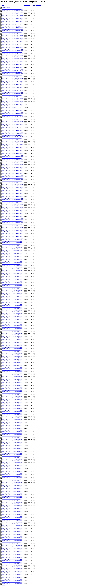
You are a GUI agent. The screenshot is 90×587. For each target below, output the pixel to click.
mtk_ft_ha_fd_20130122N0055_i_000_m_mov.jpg (12, 208)
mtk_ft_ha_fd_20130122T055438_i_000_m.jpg (12, 305)
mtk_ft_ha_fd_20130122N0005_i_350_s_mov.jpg (12, 59)
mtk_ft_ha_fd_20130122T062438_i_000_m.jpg (12, 582)
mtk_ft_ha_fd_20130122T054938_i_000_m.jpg (12, 259)
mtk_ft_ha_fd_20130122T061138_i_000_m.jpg (12, 463)
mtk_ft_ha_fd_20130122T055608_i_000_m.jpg (12, 322)
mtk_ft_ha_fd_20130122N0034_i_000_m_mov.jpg (12, 176)
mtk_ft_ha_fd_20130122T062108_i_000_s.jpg (12, 554)
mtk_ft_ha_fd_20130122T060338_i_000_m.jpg (12, 391)
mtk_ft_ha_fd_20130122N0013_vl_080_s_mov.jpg (12, 136)
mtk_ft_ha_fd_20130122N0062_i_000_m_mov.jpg (12, 219)
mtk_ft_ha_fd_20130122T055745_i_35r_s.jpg (12, 340)
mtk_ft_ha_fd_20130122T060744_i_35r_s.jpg (12, 433)
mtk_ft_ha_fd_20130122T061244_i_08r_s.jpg (12, 477)
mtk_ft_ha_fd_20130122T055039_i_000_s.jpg (12, 274)
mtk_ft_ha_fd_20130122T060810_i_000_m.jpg (12, 434)
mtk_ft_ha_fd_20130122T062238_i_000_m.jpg (12, 562)
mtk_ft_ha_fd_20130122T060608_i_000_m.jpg (12, 414)
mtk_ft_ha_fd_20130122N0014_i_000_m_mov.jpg (12, 138)
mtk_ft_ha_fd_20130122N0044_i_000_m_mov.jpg (12, 191)
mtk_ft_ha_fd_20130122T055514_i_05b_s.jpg (12, 311)
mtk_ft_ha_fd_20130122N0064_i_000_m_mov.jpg (12, 222)
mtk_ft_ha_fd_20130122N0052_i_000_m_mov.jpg (12, 204)
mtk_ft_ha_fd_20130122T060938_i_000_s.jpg (12, 445)
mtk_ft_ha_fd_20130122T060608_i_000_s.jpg (12, 416)
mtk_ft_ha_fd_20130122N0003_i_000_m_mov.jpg (12, 36)
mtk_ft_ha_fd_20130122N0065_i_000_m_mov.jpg (12, 224)
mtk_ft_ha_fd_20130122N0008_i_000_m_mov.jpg (12, 82)
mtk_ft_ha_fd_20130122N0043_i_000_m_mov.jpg (12, 190)
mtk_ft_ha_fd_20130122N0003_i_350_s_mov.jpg (12, 41)
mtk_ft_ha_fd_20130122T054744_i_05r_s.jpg (12, 244)
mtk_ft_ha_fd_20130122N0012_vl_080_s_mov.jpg (12, 127)
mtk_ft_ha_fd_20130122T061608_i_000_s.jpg (12, 508)
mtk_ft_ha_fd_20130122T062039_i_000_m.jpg (12, 549)
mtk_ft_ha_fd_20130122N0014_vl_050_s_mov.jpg (12, 144)
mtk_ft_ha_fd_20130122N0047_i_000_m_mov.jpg (12, 196)
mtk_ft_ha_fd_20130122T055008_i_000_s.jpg (12, 264)
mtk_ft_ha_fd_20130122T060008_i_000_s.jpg (12, 356)
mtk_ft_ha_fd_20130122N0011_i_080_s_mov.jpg (12, 113)
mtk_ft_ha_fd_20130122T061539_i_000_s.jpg (12, 505)
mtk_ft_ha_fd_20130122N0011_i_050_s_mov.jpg (12, 112)
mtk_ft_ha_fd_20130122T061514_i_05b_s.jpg (12, 496)
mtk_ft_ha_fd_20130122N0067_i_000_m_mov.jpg (12, 227)
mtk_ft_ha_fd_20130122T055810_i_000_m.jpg (12, 342)
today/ (3, 585)
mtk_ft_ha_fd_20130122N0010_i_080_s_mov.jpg (12, 104)
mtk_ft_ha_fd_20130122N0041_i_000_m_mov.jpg (12, 187)
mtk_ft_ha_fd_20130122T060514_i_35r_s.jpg (12, 410)
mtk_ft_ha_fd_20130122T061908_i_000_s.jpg (12, 534)
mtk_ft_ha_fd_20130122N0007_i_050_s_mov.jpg (12, 75)
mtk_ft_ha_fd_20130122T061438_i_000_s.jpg (12, 491)
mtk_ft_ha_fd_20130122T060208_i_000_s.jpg (12, 376)
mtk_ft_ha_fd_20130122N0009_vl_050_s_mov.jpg (12, 98)
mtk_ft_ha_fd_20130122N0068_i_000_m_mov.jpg (12, 228)
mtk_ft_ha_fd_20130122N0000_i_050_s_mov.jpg (12, 10)
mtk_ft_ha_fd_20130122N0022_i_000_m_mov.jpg (12, 158)
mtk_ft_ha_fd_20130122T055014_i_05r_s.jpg (12, 267)
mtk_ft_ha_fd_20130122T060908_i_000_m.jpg (12, 440)
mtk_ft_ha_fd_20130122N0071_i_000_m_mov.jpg (12, 233)
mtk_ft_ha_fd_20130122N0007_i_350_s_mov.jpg (12, 78)
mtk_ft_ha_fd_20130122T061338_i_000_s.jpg (12, 485)
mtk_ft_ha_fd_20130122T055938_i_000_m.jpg (12, 351)
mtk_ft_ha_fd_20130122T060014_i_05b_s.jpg (12, 357)
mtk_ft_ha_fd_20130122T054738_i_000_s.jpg (12, 241)
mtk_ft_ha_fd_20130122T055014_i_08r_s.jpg (12, 270)
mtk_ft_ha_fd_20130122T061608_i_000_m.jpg (12, 506)
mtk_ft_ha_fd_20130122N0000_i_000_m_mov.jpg (12, 9)
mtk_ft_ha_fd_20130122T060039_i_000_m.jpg (12, 365)
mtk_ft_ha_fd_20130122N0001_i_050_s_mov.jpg (12, 19)
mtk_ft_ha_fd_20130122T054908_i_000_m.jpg (12, 256)
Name (3, 5)
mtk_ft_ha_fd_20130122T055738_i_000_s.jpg (12, 333)
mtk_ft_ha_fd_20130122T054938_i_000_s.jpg (12, 261)
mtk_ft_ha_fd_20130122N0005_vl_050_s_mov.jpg (12, 61)
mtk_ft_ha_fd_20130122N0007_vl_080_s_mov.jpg (12, 81)
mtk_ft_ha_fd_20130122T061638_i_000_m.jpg (12, 509)
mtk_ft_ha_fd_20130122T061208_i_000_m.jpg (12, 466)
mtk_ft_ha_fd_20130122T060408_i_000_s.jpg (12, 396)
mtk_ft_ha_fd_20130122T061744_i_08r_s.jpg (12, 523)
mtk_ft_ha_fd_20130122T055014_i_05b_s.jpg (12, 265)
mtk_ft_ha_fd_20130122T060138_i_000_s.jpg (12, 373)
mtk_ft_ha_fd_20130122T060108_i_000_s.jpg (12, 370)
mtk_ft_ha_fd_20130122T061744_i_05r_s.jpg (12, 520)
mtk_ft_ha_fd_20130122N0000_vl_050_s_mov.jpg (12, 15)
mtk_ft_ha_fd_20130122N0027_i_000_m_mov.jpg (12, 165)
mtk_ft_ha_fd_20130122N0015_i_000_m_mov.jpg (12, 147)
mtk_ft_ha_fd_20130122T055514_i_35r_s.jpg (12, 317)
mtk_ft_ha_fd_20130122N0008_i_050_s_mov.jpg (12, 84)
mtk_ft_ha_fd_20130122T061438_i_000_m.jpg (12, 489)
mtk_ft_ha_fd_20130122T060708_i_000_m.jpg (12, 420)
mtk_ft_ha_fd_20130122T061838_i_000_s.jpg (12, 531)
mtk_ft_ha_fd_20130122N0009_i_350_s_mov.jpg (12, 96)
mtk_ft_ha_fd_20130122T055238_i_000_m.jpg (12, 285)
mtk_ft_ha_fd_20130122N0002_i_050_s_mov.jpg (12, 29)
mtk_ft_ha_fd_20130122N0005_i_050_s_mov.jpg (12, 56)
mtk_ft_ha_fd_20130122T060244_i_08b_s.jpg (12, 383)
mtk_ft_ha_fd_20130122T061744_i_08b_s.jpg (12, 522)
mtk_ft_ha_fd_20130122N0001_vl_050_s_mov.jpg (12, 24)
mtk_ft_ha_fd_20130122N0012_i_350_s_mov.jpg (12, 124)
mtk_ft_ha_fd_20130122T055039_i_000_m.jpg (12, 273)
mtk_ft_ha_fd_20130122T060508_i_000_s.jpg (12, 402)
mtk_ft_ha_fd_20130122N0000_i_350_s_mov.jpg (12, 13)
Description (38, 5)
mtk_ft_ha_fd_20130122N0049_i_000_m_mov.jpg (12, 199)
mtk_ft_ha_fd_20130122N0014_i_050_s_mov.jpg (12, 139)
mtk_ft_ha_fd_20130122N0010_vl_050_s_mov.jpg (12, 107)
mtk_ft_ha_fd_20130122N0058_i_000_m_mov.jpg (12, 213)
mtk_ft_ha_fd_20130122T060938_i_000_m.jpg (12, 443)
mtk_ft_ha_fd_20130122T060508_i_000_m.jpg (12, 400)
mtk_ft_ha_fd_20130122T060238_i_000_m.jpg (12, 377)
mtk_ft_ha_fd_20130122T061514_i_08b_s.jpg (12, 499)
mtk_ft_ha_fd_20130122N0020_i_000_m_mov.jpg (12, 155)
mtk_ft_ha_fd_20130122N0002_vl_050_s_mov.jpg (12, 33)
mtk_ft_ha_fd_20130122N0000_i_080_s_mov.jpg (12, 12)
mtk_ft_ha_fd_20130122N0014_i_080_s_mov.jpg (12, 141)
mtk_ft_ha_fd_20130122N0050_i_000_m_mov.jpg (12, 201)
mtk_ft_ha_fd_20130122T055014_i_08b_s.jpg (12, 268)
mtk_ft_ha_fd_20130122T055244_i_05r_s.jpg (12, 290)
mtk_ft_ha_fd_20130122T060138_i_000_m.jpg (12, 371)
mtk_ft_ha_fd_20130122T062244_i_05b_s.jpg (12, 565)
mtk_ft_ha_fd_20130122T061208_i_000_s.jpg (12, 468)
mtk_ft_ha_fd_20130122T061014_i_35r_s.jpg (12, 456)
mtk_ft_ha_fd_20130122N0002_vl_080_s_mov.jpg (12, 35)
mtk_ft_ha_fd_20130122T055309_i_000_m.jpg (12, 296)
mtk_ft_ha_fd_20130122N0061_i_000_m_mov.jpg (12, 218)
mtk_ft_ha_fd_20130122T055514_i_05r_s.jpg (12, 313)
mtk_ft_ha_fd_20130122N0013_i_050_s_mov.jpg (12, 130)
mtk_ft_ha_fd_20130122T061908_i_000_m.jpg (12, 532)
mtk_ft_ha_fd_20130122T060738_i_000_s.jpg (12, 425)
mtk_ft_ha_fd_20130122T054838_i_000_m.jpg (12, 253)
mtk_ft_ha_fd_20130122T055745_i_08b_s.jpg (12, 337)
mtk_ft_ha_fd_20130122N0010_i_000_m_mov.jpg (12, 101)
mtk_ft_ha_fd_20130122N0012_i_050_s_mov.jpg (12, 121)
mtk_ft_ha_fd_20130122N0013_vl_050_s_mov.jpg (12, 135)
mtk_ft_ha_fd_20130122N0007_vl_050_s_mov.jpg (12, 79)
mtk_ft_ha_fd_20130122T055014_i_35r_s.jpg (12, 271)
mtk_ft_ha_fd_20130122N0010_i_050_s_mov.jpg (12, 102)
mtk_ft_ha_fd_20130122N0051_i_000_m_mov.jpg (12, 202)
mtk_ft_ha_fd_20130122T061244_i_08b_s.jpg (12, 476)
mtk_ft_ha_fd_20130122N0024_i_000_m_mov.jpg (12, 161)
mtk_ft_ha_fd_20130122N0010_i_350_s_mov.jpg (12, 105)
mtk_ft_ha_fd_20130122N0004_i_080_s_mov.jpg (12, 49)
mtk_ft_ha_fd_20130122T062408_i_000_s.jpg (12, 580)
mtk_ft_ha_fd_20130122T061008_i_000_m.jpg (12, 446)
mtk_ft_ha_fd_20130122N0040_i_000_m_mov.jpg (12, 185)
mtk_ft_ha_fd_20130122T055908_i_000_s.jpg (12, 350)
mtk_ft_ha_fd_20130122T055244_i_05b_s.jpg (12, 288)
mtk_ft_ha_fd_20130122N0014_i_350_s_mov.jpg (12, 142)
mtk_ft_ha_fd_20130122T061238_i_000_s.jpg (12, 471)
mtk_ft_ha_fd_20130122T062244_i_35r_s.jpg (12, 571)
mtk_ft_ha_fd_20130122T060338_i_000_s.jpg (12, 393)
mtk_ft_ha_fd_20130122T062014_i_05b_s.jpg (12, 542)
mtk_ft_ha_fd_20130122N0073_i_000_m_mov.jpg (12, 236)
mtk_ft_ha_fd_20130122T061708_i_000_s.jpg (12, 514)
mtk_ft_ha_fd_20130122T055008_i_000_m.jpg (12, 262)
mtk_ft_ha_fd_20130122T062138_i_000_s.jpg (12, 557)
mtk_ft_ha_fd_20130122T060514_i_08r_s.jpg (12, 408)
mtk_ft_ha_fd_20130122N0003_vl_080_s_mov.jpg (12, 44)
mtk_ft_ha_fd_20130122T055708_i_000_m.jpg (12, 328)
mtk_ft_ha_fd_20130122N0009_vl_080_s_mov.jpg (12, 99)
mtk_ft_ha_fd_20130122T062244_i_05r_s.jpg (12, 566)
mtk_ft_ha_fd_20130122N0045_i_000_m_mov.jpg (12, 193)
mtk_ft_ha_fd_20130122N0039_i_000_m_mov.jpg (12, 184)
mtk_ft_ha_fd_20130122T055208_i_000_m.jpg (12, 282)
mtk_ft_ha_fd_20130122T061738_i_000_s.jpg (12, 517)
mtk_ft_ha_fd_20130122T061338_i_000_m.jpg (12, 483)
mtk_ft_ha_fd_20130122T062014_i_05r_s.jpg (12, 543)
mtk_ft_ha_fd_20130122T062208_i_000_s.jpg (12, 560)
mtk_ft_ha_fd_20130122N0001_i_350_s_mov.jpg (12, 22)
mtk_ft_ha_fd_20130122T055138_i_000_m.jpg (12, 279)
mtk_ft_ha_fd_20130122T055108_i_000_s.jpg (12, 277)
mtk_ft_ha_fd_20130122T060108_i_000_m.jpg (12, 368)
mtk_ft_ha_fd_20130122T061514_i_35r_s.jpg (12, 502)
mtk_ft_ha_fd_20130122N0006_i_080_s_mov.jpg (12, 67)
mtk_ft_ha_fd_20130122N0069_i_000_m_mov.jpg (12, 230)
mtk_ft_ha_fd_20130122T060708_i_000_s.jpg (12, 422)
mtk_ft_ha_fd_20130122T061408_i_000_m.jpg (12, 486)
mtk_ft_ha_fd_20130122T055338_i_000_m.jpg (12, 299)
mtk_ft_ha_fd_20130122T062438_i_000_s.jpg (12, 583)
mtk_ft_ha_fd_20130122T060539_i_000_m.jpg (12, 411)
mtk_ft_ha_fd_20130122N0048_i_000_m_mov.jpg (12, 198)
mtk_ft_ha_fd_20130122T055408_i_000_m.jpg (12, 302)
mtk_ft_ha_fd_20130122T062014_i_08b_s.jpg (12, 545)
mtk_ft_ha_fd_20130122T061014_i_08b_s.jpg (12, 453)
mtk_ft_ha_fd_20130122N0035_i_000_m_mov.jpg (12, 178)
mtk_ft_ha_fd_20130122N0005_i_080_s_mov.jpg (12, 58)
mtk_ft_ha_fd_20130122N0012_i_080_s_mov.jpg (12, 122)
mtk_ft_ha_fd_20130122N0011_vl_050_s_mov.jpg (12, 116)
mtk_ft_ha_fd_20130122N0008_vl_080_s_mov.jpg (12, 90)
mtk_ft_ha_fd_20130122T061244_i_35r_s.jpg (12, 479)
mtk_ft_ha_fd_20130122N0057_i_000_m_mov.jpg (12, 211)
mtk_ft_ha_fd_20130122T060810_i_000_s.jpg (12, 436)
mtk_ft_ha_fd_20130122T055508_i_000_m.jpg (12, 308)
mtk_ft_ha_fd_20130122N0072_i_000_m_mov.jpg (12, 234)
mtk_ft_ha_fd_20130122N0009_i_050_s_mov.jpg (12, 93)
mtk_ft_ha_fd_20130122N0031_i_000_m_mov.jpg (12, 171)
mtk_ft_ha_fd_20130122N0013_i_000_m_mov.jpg (12, 128)
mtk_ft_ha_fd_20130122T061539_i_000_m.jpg (12, 503)
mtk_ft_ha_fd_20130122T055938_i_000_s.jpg (12, 353)
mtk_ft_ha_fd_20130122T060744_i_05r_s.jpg (12, 428)
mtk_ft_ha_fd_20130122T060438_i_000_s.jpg (12, 399)
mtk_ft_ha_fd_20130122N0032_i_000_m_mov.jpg (12, 173)
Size (34, 5)
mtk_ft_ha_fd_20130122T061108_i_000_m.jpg (12, 460)
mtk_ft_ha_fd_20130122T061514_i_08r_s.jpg (12, 500)
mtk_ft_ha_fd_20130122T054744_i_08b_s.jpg (12, 245)
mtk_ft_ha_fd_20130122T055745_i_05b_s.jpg (12, 334)
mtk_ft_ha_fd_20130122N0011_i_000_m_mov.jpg (12, 110)
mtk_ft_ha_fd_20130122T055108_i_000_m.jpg (12, 276)
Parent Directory (6, 7)
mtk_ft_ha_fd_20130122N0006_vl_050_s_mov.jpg (12, 70)
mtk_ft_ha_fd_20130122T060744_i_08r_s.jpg (12, 431)
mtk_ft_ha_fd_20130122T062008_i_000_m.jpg (12, 539)
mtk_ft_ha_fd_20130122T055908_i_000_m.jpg (12, 348)
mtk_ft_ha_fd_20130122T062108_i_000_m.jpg (12, 552)
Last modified (27, 5)
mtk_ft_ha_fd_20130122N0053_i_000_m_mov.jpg (12, 205)
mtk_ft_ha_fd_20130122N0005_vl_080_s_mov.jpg (12, 62)
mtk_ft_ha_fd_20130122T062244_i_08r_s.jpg (12, 569)
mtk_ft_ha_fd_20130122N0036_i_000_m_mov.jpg (12, 179)
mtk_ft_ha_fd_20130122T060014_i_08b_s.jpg (12, 360)
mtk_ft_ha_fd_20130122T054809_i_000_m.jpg (12, 250)
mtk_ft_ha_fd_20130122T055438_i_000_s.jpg (12, 307)
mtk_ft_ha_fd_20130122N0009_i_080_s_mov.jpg (12, 95)
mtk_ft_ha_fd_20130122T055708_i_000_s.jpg (12, 330)
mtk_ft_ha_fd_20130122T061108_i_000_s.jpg (12, 462)
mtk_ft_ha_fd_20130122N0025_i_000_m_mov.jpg (12, 162)
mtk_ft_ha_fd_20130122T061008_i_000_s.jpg (12, 448)
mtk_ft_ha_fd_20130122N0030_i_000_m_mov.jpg (12, 170)
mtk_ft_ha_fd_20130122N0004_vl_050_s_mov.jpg (12, 52)
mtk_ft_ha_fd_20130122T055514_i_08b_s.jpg (12, 314)
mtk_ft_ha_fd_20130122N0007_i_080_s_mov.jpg (12, 76)
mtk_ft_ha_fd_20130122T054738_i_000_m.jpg (12, 239)
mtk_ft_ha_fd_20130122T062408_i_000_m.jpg (12, 579)
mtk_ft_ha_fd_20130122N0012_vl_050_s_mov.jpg (12, 125)
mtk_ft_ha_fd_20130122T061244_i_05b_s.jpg (12, 473)
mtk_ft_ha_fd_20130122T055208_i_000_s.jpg (12, 284)
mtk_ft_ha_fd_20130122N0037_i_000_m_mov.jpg (12, 181)
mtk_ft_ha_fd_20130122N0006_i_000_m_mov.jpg (12, 64)
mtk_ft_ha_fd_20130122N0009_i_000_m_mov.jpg (12, 92)
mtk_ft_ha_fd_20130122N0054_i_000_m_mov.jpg (12, 207)
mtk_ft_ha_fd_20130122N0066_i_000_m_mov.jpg (12, 225)
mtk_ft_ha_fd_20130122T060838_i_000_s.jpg (12, 439)
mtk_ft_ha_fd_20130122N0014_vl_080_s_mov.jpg (12, 145)
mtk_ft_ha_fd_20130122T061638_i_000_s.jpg (12, 511)
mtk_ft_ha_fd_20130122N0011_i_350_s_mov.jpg (12, 115)
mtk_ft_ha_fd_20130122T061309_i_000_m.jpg (12, 480)
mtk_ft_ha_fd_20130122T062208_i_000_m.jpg (12, 559)
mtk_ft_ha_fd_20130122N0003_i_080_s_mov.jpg (12, 39)
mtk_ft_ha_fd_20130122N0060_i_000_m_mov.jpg (12, 216)
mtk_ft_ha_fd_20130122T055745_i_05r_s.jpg (12, 336)
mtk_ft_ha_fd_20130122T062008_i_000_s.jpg (12, 540)
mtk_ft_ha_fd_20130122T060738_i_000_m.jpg (12, 423)
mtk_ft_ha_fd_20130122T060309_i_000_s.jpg (12, 390)
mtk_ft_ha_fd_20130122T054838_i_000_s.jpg (12, 254)
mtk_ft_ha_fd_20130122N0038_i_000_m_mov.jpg (12, 182)
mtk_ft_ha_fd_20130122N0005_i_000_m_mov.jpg (12, 55)
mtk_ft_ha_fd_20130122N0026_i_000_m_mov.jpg (12, 164)
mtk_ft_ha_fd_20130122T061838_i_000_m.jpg (12, 529)
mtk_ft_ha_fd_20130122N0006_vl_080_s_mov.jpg (12, 72)
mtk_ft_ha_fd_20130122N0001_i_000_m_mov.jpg (12, 18)
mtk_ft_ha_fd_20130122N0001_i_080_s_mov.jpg (12, 21)
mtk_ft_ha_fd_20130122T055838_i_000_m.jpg (12, 345)
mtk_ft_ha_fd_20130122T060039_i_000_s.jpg (12, 367)
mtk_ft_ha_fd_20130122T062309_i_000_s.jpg (12, 574)
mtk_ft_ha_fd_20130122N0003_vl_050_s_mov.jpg (12, 42)
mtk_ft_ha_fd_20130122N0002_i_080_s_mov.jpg (12, 30)
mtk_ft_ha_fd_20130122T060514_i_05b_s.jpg (12, 403)
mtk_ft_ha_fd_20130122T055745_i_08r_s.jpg (12, 339)
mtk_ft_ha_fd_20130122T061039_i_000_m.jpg (12, 457)
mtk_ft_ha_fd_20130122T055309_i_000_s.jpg (12, 297)
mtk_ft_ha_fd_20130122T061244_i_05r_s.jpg (12, 474)
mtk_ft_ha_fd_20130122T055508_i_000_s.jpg (12, 310)
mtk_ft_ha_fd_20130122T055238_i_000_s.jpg (12, 287)
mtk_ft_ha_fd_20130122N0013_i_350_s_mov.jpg (12, 133)
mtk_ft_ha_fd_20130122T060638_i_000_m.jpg (12, 417)
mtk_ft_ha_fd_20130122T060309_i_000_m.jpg (12, 388)
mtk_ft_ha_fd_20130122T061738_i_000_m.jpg (12, 516)
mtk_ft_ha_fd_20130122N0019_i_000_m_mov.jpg (12, 153)
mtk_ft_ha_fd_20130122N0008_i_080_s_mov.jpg (12, 85)
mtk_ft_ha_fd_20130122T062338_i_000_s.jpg (12, 577)
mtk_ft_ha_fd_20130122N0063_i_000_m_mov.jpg (12, 221)
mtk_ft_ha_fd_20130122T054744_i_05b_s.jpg (12, 242)
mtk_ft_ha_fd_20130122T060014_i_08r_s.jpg (12, 362)
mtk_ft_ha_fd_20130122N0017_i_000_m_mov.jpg (12, 150)
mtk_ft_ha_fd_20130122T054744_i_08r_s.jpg (12, 247)
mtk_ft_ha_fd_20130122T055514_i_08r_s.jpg (12, 316)
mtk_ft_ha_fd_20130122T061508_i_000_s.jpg (12, 494)
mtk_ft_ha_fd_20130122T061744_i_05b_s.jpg (12, 519)
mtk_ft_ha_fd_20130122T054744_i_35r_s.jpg (12, 248)
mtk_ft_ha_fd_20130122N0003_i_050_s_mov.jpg (12, 38)
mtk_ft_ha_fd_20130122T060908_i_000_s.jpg (12, 442)
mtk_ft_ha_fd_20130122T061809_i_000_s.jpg (12, 528)
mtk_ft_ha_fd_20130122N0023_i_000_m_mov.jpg (12, 159)
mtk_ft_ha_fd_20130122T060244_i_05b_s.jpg (12, 380)
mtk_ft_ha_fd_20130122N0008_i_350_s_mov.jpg (12, 87)
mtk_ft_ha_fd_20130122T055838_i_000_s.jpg (12, 347)
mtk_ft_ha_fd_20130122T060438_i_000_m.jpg (12, 397)
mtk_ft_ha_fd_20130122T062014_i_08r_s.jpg (12, 546)
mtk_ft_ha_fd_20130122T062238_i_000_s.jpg (12, 563)
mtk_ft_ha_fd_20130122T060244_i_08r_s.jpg (12, 385)
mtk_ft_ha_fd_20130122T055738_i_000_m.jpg (12, 331)
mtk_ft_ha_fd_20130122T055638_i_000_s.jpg (12, 327)
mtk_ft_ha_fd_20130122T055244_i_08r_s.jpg (12, 293)
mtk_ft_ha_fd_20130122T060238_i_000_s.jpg (12, 379)
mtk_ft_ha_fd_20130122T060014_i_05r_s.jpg (12, 359)
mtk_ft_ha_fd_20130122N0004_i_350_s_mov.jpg (12, 50)
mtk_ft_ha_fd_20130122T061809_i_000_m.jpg (12, 526)
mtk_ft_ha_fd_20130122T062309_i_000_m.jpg (12, 572)
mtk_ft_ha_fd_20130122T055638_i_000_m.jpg (12, 325)
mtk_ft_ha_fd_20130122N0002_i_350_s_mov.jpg (12, 32)
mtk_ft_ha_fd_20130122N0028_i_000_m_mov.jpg (12, 167)
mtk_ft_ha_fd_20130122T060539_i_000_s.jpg (12, 413)
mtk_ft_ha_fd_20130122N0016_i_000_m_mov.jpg (12, 148)
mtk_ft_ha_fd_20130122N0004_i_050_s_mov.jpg (12, 47)
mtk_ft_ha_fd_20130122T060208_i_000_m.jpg (12, 374)
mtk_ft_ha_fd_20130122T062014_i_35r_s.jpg (12, 548)
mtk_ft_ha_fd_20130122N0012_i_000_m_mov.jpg (12, 119)
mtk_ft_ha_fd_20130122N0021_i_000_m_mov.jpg (12, 156)
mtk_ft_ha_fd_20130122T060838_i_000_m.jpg (12, 437)
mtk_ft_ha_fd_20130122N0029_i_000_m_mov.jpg (12, 168)
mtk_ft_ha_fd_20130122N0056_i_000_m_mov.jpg (12, 210)
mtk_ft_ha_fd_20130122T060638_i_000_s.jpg (12, 419)
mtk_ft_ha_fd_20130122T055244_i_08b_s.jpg (12, 291)
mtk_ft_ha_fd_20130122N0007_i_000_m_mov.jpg (12, 73)
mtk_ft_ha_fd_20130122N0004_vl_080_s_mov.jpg (12, 53)
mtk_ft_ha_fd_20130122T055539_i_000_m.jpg (12, 319)
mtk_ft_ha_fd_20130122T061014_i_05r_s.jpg (12, 451)
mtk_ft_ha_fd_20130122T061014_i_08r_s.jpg (12, 454)
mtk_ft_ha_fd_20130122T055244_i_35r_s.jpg (12, 294)
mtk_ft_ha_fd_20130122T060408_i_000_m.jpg (12, 394)
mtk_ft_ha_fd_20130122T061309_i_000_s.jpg (12, 482)
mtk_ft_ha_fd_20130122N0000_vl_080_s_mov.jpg (12, 16)
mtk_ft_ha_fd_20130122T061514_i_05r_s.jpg (12, 497)
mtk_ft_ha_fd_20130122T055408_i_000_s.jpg (12, 304)
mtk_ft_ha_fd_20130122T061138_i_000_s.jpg (12, 465)
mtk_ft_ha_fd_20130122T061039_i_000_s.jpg (12, 459)
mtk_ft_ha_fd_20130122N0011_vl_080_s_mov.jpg (12, 118)
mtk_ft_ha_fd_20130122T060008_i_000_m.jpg (12, 354)
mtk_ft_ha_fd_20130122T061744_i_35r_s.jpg (12, 525)
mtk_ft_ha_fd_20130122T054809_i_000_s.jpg (12, 251)
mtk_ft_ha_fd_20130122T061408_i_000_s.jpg (12, 488)
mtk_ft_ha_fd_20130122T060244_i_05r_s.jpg (12, 382)
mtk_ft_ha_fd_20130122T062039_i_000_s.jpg (12, 551)
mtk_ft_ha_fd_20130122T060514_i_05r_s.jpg (12, 405)
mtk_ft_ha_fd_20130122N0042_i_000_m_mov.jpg (12, 188)
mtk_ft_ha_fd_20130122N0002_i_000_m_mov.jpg (12, 27)
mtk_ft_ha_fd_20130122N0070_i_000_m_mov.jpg (12, 231)
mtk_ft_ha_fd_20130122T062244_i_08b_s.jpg (12, 568)
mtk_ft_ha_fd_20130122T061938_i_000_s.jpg (12, 537)
